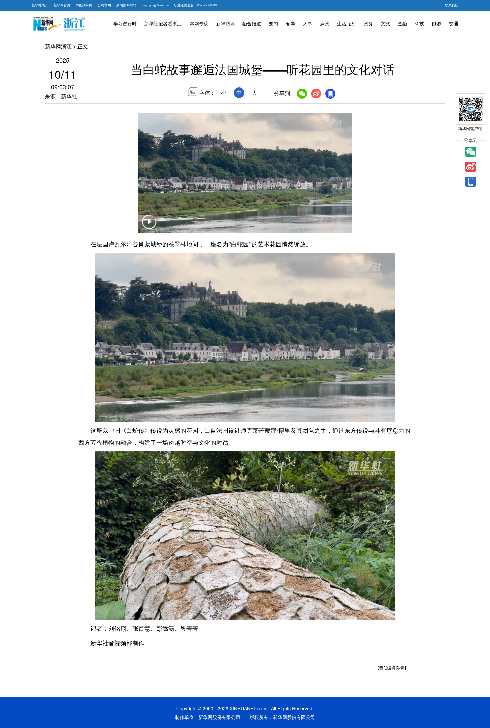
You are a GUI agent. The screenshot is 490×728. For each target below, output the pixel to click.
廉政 (324, 23)
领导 (290, 23)
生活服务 (346, 23)
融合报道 (251, 23)
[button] (149, 226)
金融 (402, 23)
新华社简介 (40, 5)
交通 (453, 23)
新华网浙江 (58, 46)
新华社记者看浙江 (163, 23)
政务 (368, 23)
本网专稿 (199, 23)
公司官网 (104, 5)
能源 (436, 23)
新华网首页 (62, 5)
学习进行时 (125, 23)
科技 (419, 23)
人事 (307, 23)
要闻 (273, 23)
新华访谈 (225, 23)
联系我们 (451, 5)
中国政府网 (84, 5)
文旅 (385, 23)
